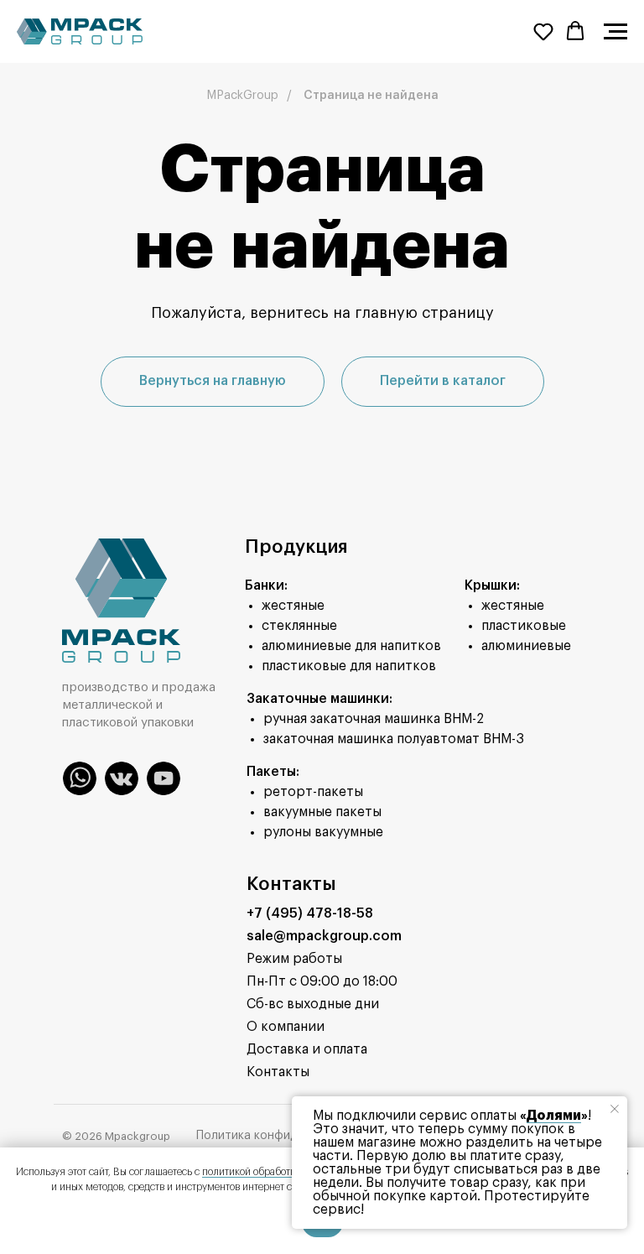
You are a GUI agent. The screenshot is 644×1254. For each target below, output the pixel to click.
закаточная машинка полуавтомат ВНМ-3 (393, 739)
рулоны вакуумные (323, 832)
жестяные (293, 605)
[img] (79, 778)
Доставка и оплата (307, 1049)
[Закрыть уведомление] (614, 1109)
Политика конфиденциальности (288, 1136)
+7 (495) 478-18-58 (310, 913)
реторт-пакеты (313, 792)
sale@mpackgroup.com (324, 936)
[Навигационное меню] (615, 31)
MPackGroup (242, 95)
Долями (554, 1115)
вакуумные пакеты (322, 812)
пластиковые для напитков (349, 666)
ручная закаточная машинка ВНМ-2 (373, 719)
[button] (543, 31)
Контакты (278, 1072)
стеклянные (299, 625)
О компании (286, 1026)
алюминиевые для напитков (351, 646)
